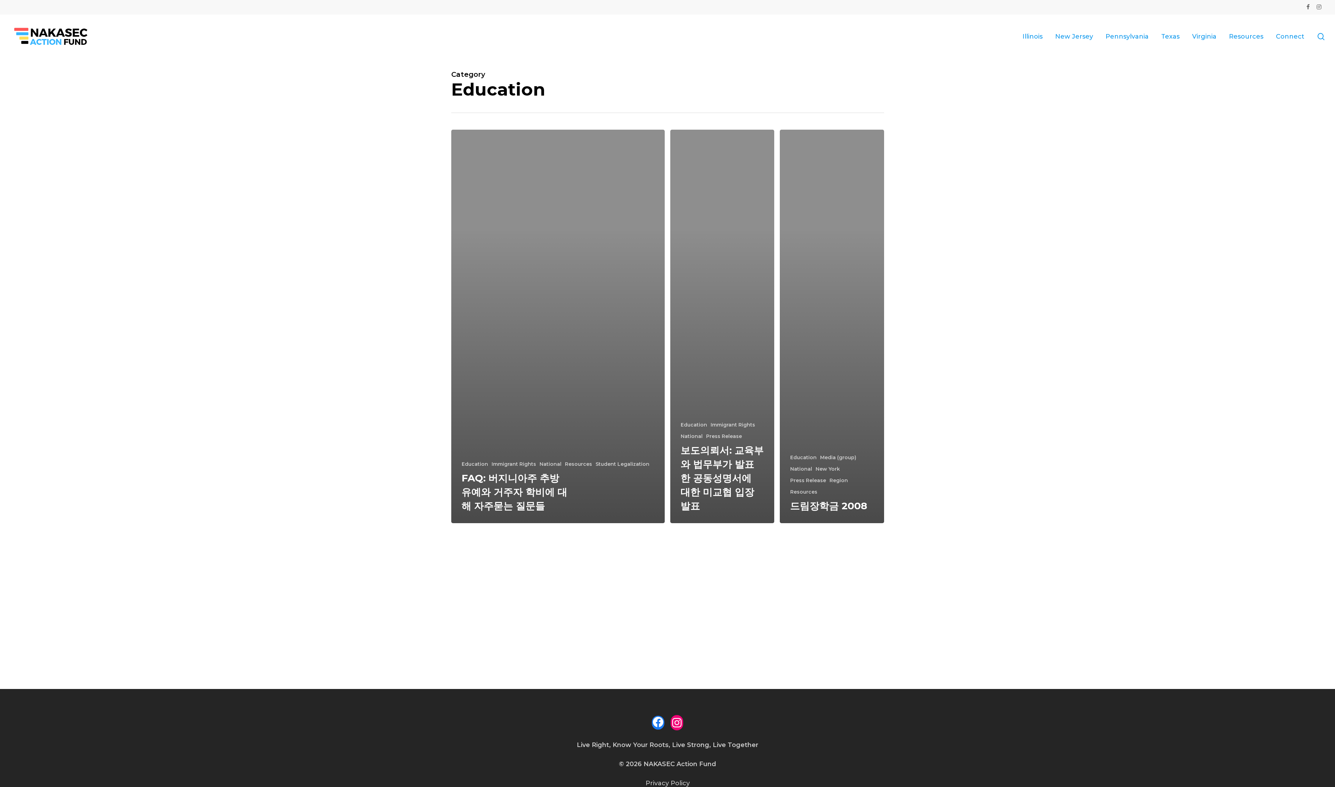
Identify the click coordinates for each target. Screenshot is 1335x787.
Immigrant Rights (514, 464)
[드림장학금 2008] (832, 326)
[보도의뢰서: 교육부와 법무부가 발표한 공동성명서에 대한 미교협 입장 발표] (722, 326)
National (550, 464)
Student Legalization (622, 464)
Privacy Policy (668, 783)
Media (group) (838, 457)
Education (475, 464)
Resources (578, 464)
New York (828, 469)
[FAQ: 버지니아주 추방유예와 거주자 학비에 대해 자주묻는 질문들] (558, 326)
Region (839, 480)
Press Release (724, 436)
